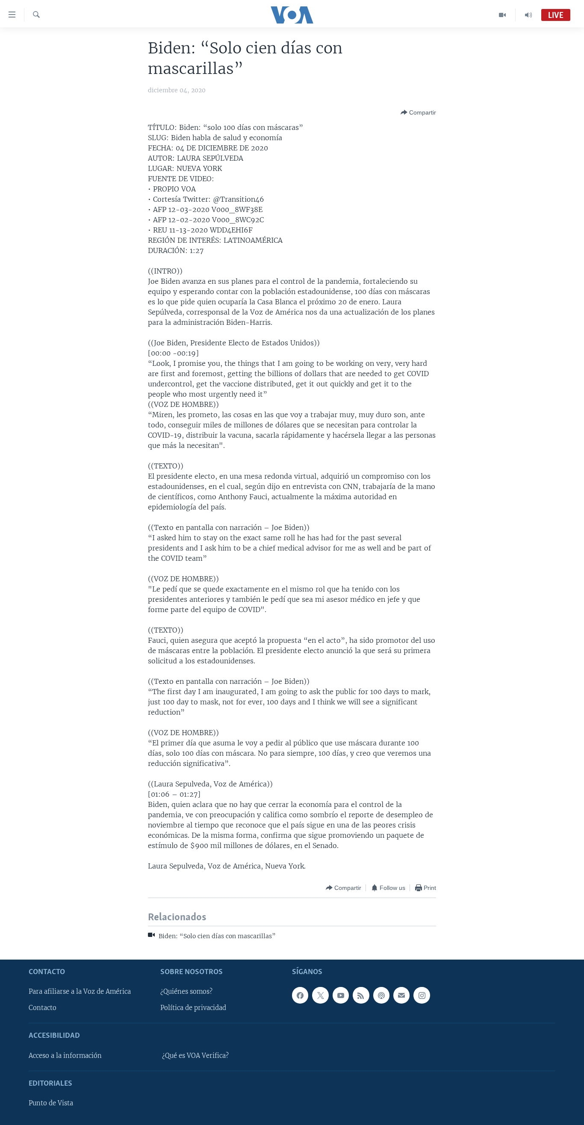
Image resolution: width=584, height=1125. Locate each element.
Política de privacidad (193, 1008)
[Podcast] (381, 995)
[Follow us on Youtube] (341, 995)
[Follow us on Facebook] (300, 995)
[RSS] (361, 995)
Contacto (42, 1008)
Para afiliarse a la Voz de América (80, 991)
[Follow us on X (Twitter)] (320, 995)
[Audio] (528, 15)
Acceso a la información (65, 1056)
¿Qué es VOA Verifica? (195, 1056)
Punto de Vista (51, 1103)
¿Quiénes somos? (186, 991)
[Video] (503, 15)
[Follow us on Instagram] (421, 995)
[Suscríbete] (401, 995)
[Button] (418, 112)
